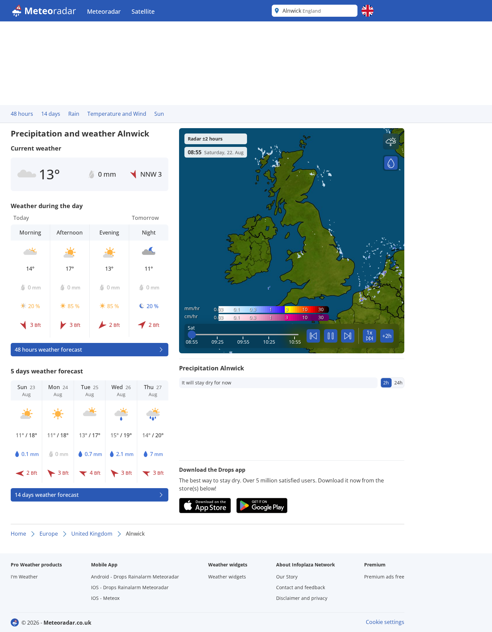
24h (398, 382)
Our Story (287, 576)
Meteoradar (104, 11)
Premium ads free (384, 576)
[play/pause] (330, 336)
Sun (159, 113)
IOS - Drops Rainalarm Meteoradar (130, 587)
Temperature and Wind (116, 113)
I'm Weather (24, 576)
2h (386, 382)
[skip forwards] (347, 336)
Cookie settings (385, 622)
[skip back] (313, 336)
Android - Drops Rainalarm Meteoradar (135, 576)
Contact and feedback (300, 587)
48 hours (22, 113)
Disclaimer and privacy (301, 598)
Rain (73, 113)
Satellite (143, 11)
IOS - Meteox (105, 598)
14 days (50, 113)
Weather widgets (227, 576)
